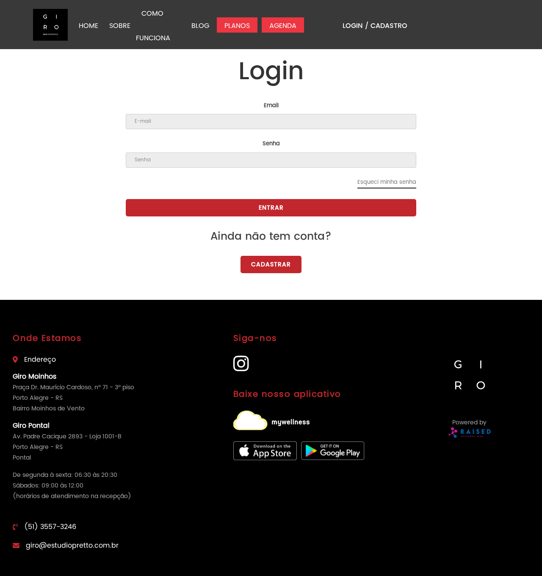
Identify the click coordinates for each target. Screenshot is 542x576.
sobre (119, 25)
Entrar (271, 208)
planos (237, 25)
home (88, 25)
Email (271, 106)
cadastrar (271, 264)
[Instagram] (241, 368)
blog (200, 25)
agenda (282, 25)
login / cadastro (375, 25)
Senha (271, 144)
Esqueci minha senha (386, 182)
